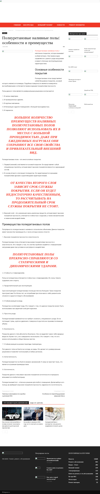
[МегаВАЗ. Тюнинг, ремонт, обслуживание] (50, 11)
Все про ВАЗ (28, 25)
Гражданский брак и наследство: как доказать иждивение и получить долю (53, 424)
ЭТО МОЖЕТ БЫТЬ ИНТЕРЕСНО (15, 403)
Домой (4, 30)
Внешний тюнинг (45, 25)
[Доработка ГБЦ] (91, 79)
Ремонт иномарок (77, 25)
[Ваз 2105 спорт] (75, 60)
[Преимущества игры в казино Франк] (75, 74)
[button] (95, 25)
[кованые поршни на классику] (75, 43)
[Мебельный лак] (91, 98)
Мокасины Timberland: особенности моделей (75, 106)
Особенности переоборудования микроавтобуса (53, 395)
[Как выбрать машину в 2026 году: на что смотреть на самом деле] (33, 413)
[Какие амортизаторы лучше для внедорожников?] (91, 42)
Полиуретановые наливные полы (47, 51)
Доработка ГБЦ (88, 90)
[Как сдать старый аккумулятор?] (40, 479)
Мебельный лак (88, 104)
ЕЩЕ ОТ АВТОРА (36, 403)
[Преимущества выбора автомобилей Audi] (40, 461)
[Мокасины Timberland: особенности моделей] (75, 98)
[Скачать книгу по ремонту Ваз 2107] (37, 470)
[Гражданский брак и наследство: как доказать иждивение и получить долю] (55, 413)
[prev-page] (3, 432)
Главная (17, 25)
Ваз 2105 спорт (73, 67)
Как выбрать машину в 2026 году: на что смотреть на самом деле (33, 424)
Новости (61, 25)
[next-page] (6, 432)
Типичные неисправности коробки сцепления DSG (13, 395)
